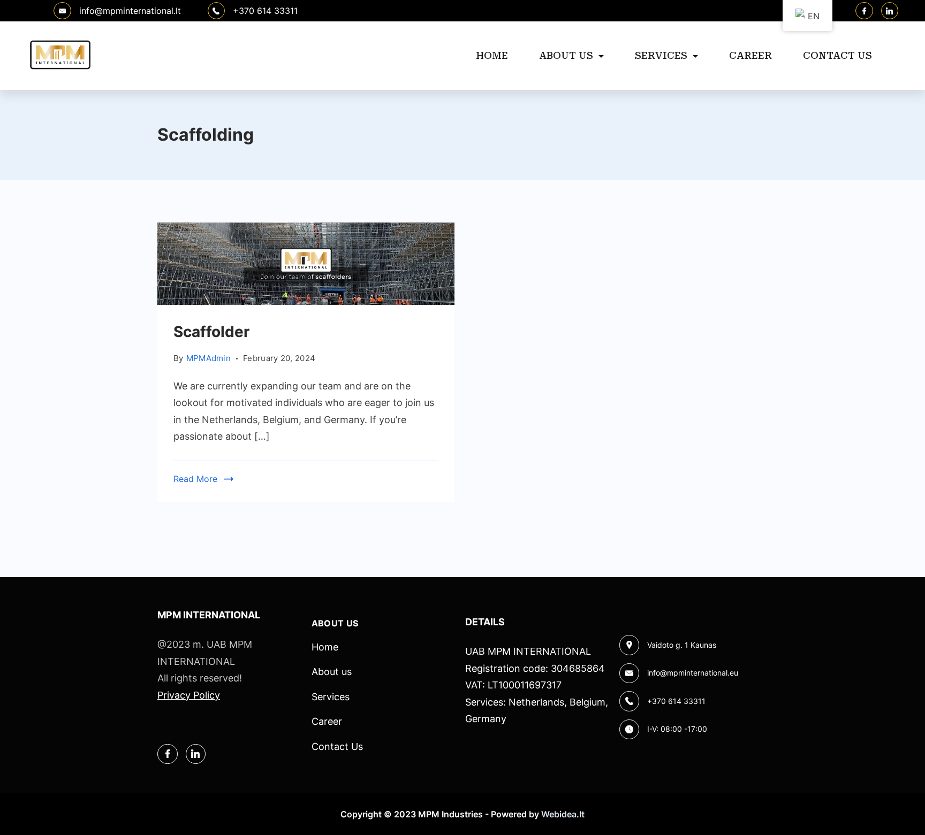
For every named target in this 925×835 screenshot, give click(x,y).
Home (492, 55)
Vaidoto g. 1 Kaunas (681, 644)
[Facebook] (864, 11)
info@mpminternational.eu (692, 672)
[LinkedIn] (890, 11)
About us (566, 55)
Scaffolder (211, 332)
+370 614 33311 (265, 10)
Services (661, 55)
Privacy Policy (188, 695)
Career (750, 55)
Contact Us (837, 55)
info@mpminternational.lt (130, 10)
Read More (195, 478)
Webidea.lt (563, 814)
